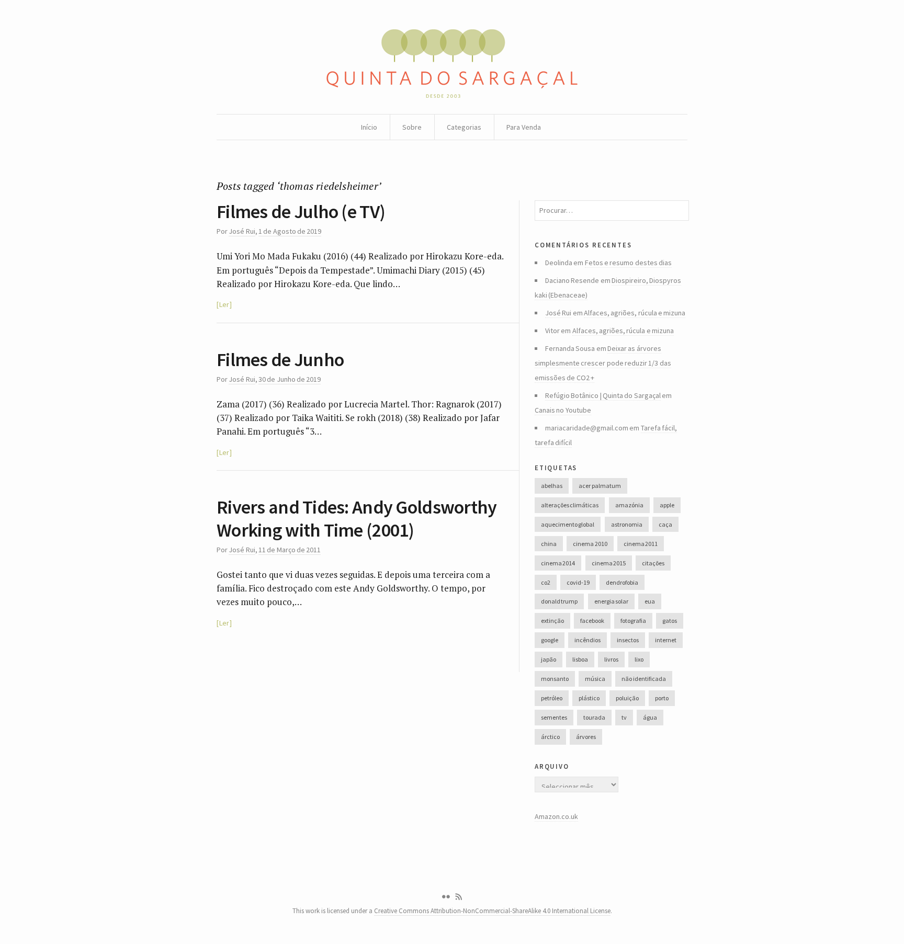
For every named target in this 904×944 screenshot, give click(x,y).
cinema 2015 (609, 563)
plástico (589, 698)
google (549, 640)
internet (665, 640)
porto (662, 698)
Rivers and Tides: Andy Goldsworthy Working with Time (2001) (357, 518)
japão (548, 659)
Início (369, 127)
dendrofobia (622, 582)
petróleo (551, 698)
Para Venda (523, 127)
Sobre (412, 127)
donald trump (559, 601)
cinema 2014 (558, 563)
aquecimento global (567, 524)
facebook (592, 620)
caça (665, 524)
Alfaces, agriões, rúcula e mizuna (634, 312)
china (549, 544)
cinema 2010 (590, 544)
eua (650, 601)
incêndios (587, 640)
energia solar (611, 601)
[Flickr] (446, 897)
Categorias (464, 127)
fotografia (633, 620)
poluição (627, 698)
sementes (554, 717)
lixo (639, 659)
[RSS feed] (458, 897)
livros (611, 659)
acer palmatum (599, 486)
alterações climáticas (569, 505)
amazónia (629, 505)
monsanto (555, 679)
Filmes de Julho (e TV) (301, 211)
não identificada (643, 679)
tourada (594, 717)
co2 (545, 582)
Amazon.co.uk (556, 816)
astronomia (626, 524)
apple (667, 505)
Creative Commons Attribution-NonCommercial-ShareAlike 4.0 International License (492, 910)
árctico (550, 737)
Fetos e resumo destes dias (628, 262)
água (650, 717)
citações (653, 563)
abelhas (551, 486)
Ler (224, 304)
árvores (586, 737)
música (595, 679)
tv (624, 717)
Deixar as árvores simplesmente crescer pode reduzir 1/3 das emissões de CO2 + (603, 363)
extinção (552, 620)
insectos (628, 640)
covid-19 (578, 582)
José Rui (242, 231)
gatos (669, 620)
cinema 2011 (641, 544)
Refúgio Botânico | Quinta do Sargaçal (603, 395)
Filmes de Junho (280, 359)
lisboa (580, 659)
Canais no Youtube (563, 410)
